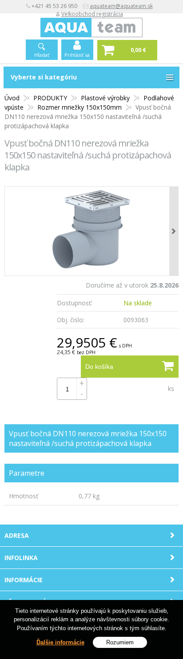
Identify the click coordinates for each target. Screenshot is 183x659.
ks (171, 388)
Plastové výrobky (105, 98)
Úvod (12, 98)
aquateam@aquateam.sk (121, 6)
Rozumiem (120, 642)
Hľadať (41, 54)
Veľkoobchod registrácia (92, 14)
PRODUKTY (50, 98)
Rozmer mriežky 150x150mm (79, 107)
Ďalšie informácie (60, 642)
